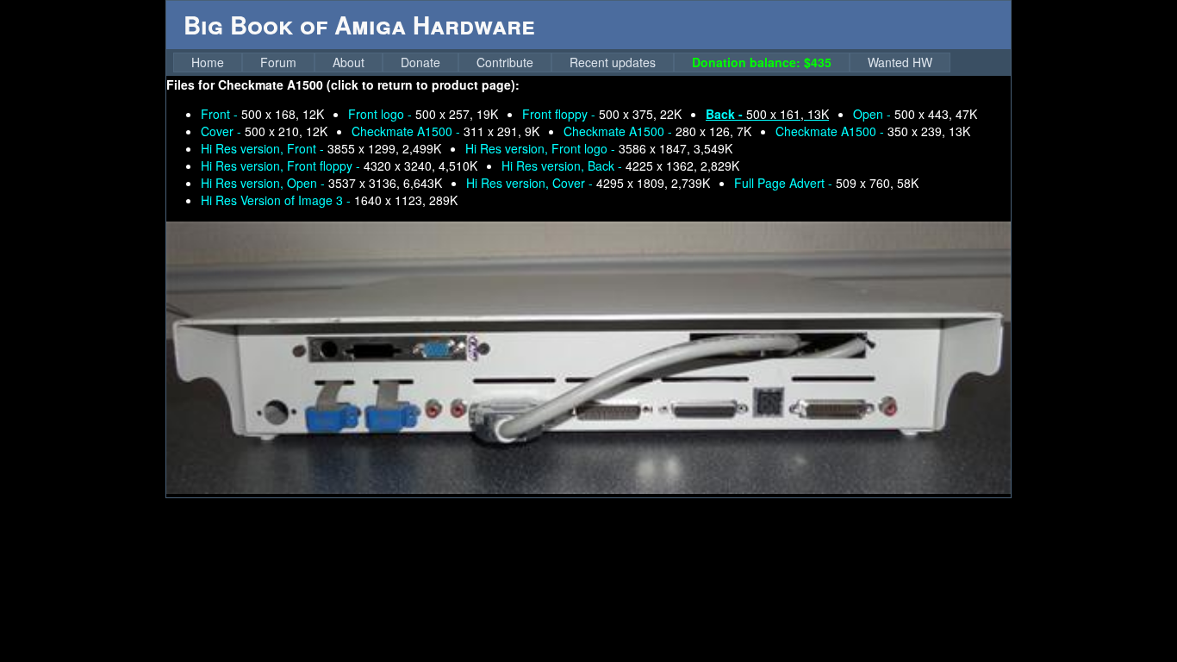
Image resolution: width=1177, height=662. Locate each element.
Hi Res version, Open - (321, 182)
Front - (262, 113)
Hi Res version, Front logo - (598, 148)
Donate (420, 62)
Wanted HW (900, 62)
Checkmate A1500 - (445, 131)
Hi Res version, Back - (620, 165)
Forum (278, 62)
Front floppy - (602, 113)
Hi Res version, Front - (321, 148)
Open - (915, 113)
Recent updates (613, 62)
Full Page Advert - (826, 182)
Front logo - (423, 113)
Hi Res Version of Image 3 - (329, 200)
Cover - (264, 131)
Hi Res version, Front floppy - (339, 165)
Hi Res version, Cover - (588, 182)
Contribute (504, 62)
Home (207, 62)
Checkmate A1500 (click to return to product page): (369, 84)
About (348, 62)
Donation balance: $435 (761, 62)
